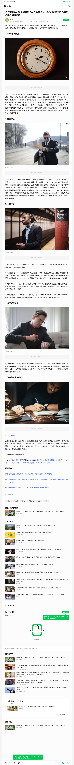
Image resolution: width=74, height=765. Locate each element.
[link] (14, 763)
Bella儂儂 (15, 460)
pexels (13, 435)
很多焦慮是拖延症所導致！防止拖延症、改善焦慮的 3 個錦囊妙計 (29, 474)
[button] (8, 763)
